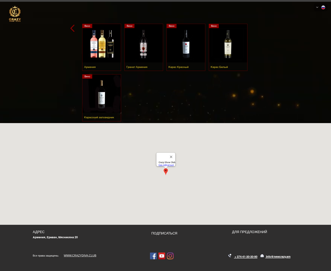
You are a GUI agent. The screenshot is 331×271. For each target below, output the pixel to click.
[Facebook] (153, 256)
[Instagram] (170, 256)
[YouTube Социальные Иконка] (161, 256)
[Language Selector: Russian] (321, 7)
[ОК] (73, 28)
